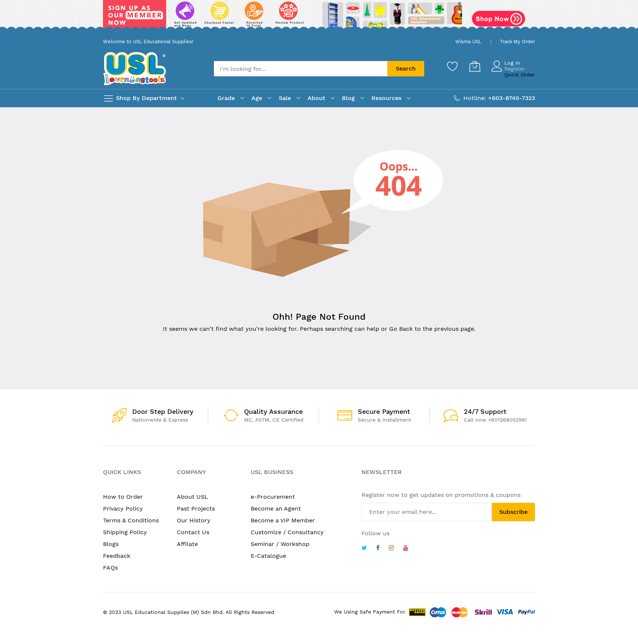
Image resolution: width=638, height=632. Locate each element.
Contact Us (193, 532)
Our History (193, 520)
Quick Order (519, 75)
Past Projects (196, 508)
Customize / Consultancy (287, 532)
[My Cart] (474, 66)
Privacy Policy (123, 508)
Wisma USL (468, 41)
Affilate (187, 543)
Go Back (401, 328)
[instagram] (391, 548)
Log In (512, 63)
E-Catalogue (268, 555)
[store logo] (134, 68)
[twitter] (364, 548)
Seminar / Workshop (280, 543)
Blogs (111, 543)
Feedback (116, 555)
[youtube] (405, 548)
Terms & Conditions (131, 520)
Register (514, 69)
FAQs (110, 567)
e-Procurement (273, 496)
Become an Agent (276, 508)
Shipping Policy (125, 532)
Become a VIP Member (283, 520)
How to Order (123, 496)
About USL (192, 496)
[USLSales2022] (319, 17)
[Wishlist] (452, 66)
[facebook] (378, 548)
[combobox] (300, 68)
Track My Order (517, 41)
